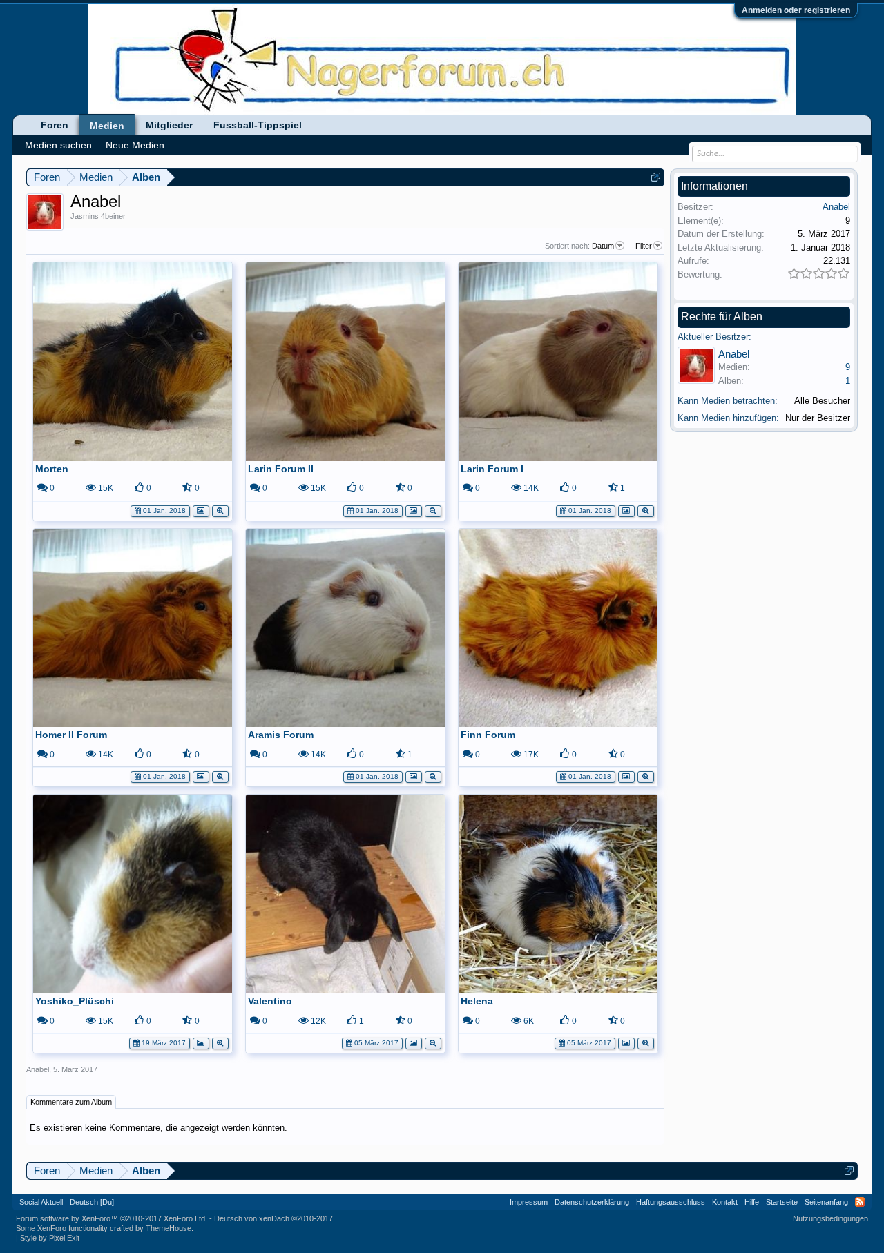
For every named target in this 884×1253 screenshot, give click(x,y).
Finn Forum (488, 734)
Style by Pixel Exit (49, 1238)
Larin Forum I (492, 468)
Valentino (270, 1001)
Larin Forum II (281, 468)
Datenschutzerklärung (592, 1202)
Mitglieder (169, 124)
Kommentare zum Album (71, 1102)
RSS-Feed (860, 1202)
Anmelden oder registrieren (796, 10)
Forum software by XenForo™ (111, 1218)
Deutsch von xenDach (273, 1218)
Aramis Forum (281, 734)
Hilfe (751, 1202)
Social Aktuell (41, 1202)
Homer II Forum (71, 734)
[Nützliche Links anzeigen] (655, 177)
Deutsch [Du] (92, 1202)
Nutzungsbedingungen (830, 1218)
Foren (54, 124)
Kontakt (725, 1202)
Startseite (782, 1202)
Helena (477, 1001)
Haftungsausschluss (670, 1202)
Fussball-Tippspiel (257, 124)
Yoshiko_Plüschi (74, 1001)
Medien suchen (58, 144)
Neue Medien (135, 144)
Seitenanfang (826, 1202)
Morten (51, 468)
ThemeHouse (168, 1228)
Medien (107, 125)
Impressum (529, 1202)
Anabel (37, 1069)
